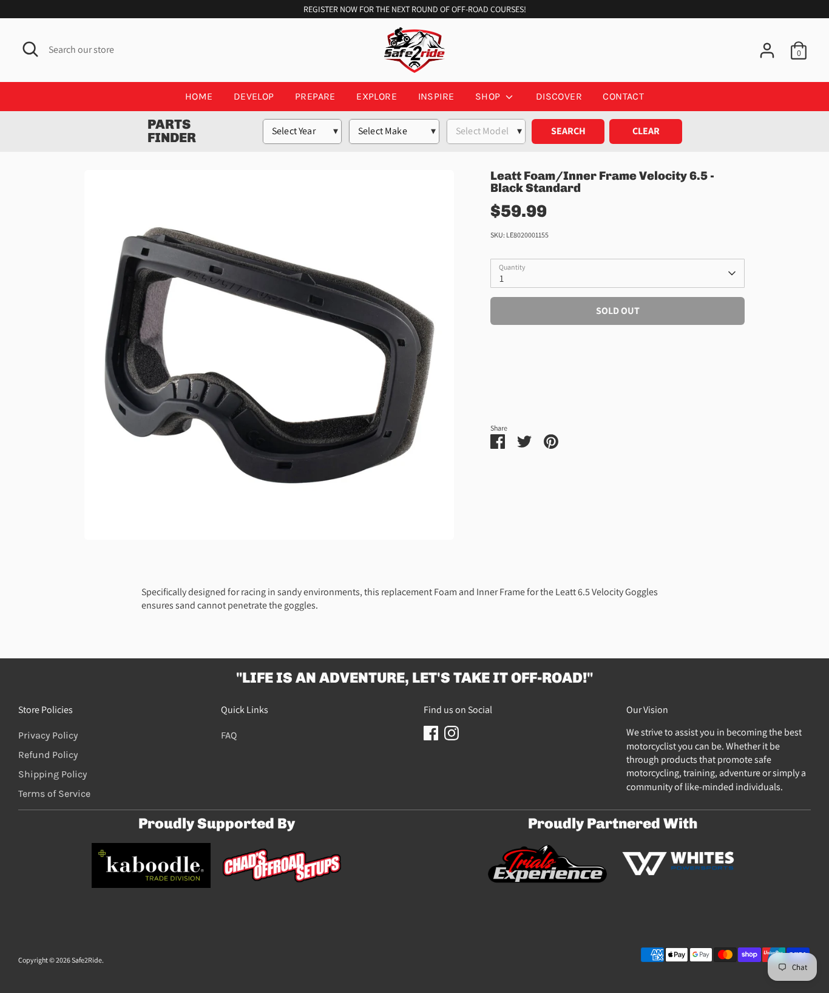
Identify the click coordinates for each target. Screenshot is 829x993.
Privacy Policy (48, 735)
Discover (559, 96)
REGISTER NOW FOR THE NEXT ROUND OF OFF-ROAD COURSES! (414, 9)
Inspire (436, 96)
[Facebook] (431, 733)
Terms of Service (54, 793)
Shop (489, 96)
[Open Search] (30, 49)
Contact (623, 96)
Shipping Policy (52, 774)
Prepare (315, 96)
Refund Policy (48, 754)
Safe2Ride (87, 959)
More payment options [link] (617, 377)
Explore (376, 96)
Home (199, 96)
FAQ (229, 735)
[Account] (767, 50)
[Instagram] (451, 733)
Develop (254, 96)
